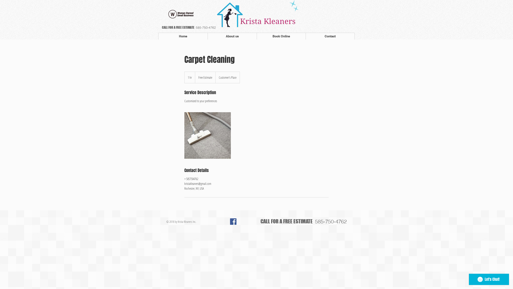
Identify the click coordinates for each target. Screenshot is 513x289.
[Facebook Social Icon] (233, 221)
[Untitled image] (207, 135)
